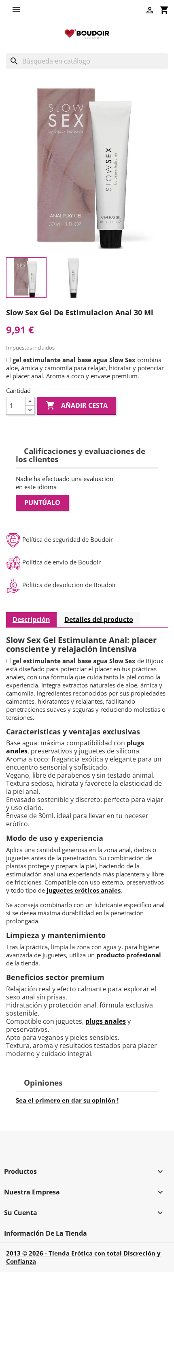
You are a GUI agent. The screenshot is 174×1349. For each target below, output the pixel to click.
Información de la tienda (45, 1233)
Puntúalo (42, 502)
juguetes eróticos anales (84, 890)
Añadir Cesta (77, 405)
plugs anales (105, 1021)
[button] (18, 9)
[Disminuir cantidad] (30, 410)
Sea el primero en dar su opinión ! (67, 1100)
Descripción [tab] (31, 619)
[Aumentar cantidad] (30, 401)
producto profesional (128, 955)
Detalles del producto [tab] (98, 619)
